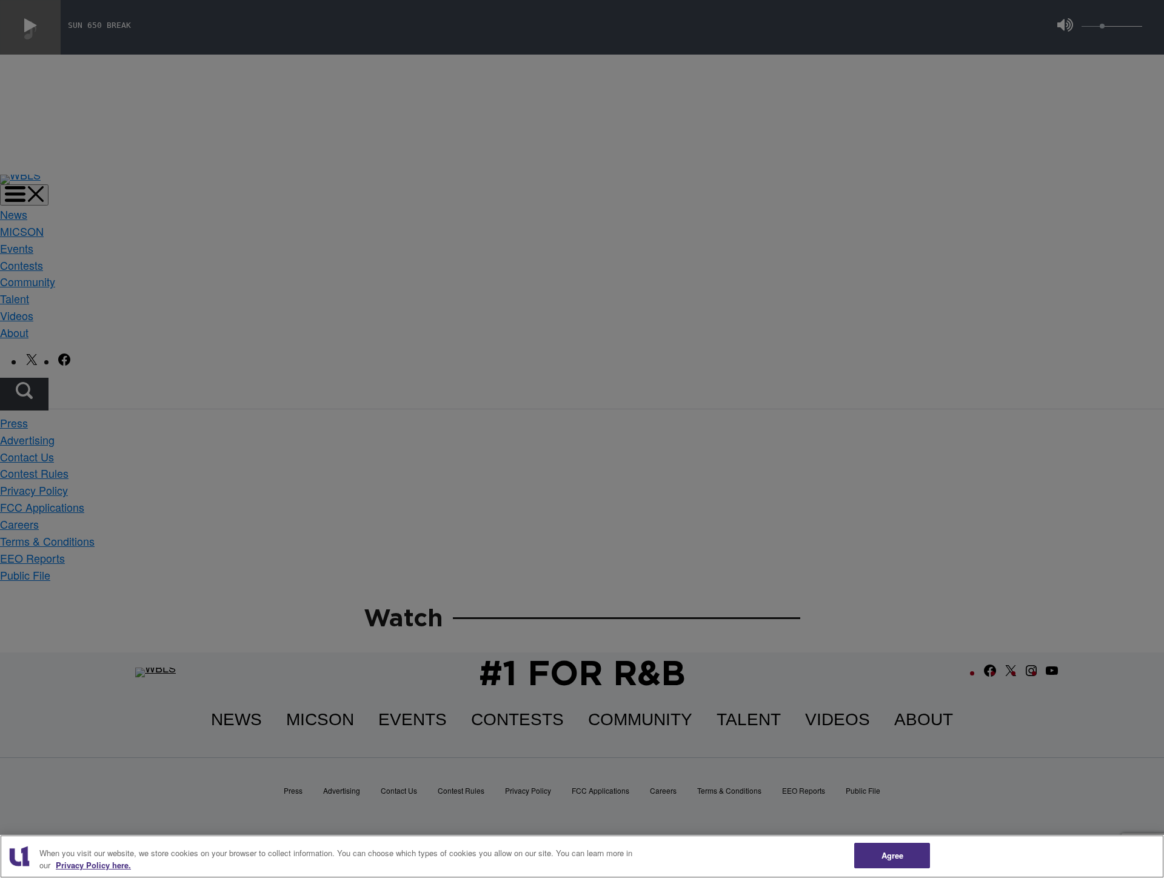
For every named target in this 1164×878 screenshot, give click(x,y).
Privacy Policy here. (93, 865)
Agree (892, 855)
